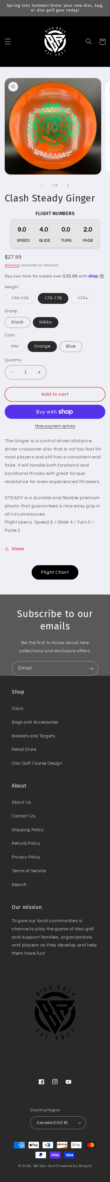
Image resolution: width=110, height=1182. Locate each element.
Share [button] (18, 549)
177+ (85, 300)
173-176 (53, 298)
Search (19, 885)
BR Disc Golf (44, 1166)
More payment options (55, 426)
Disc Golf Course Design (37, 763)
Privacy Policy (26, 857)
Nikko (45, 322)
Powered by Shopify (74, 1166)
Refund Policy (26, 843)
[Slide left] (41, 185)
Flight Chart (55, 572)
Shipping (12, 265)
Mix (18, 348)
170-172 (23, 300)
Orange (42, 346)
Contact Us (23, 816)
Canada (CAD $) (52, 1123)
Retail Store (24, 749)
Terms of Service (29, 871)
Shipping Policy (27, 830)
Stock (17, 322)
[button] (7, 41)
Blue (71, 346)
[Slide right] (68, 185)
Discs (17, 708)
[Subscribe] (91, 668)
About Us (21, 802)
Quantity (13, 360)
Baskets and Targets (33, 736)
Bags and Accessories (35, 722)
